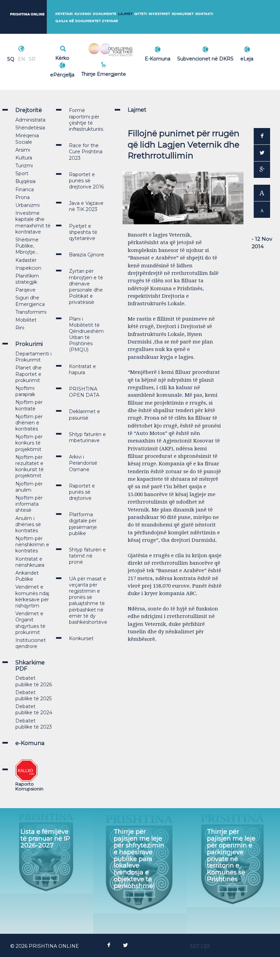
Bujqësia (25, 181)
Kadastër (26, 260)
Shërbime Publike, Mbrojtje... (27, 246)
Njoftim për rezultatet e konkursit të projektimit (29, 466)
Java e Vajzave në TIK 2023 (86, 206)
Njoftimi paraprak (25, 391)
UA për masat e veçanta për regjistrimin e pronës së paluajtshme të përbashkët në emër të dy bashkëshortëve (88, 600)
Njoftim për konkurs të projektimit (29, 443)
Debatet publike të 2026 (33, 681)
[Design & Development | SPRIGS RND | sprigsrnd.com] (200, 946)
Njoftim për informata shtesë (29, 504)
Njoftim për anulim (29, 487)
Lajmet (125, 14)
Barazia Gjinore (86, 255)
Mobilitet (26, 320)
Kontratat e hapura (82, 369)
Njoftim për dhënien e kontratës (29, 422)
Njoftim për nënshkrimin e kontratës (32, 544)
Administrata (30, 120)
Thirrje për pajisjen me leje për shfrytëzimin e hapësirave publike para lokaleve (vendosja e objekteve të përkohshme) (139, 858)
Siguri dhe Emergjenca (30, 301)
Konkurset (183, 14)
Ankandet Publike (27, 576)
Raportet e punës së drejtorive (82, 492)
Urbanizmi (27, 205)
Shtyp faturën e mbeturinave (87, 437)
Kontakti (204, 14)
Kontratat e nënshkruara (29, 562)
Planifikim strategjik (27, 279)
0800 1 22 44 (118, 73)
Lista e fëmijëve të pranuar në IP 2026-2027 (45, 838)
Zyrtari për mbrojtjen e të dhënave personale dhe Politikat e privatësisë (86, 286)
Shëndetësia (30, 128)
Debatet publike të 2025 (33, 695)
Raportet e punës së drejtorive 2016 (86, 180)
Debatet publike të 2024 (33, 709)
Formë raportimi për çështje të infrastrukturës (86, 119)
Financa (24, 189)
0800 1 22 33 (118, 65)
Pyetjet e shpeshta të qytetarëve (83, 232)
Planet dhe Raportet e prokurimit (28, 374)
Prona (22, 197)
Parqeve (25, 290)
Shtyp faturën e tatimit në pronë (87, 556)
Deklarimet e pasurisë (84, 414)
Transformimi (30, 312)
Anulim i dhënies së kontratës (28, 524)
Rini (19, 328)
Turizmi (24, 166)
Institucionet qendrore (30, 643)
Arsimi (22, 150)
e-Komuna (29, 743)
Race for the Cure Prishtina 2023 (85, 151)
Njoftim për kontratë (29, 405)
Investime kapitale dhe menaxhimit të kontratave (33, 222)
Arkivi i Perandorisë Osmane (83, 463)
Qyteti (140, 14)
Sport (21, 173)
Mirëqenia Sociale (27, 138)
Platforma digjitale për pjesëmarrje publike (83, 523)
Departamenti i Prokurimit (33, 357)
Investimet (159, 14)
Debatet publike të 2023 (33, 724)
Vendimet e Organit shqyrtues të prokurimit (30, 622)
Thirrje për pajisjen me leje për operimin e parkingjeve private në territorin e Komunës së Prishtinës (231, 855)
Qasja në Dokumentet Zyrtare (86, 21)
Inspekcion (28, 268)
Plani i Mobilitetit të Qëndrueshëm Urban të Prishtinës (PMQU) (86, 334)
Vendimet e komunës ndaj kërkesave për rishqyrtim (32, 596)
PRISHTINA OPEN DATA (84, 392)
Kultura (23, 158)
